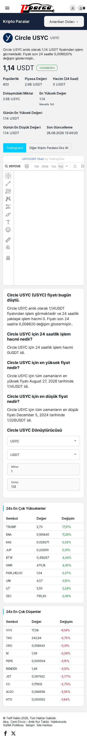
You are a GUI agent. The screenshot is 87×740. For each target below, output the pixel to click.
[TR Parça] (39, 8)
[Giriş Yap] (72, 8)
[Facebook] (5, 733)
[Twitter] (13, 733)
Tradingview (14, 148)
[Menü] (7, 8)
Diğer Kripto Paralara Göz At (48, 148)
